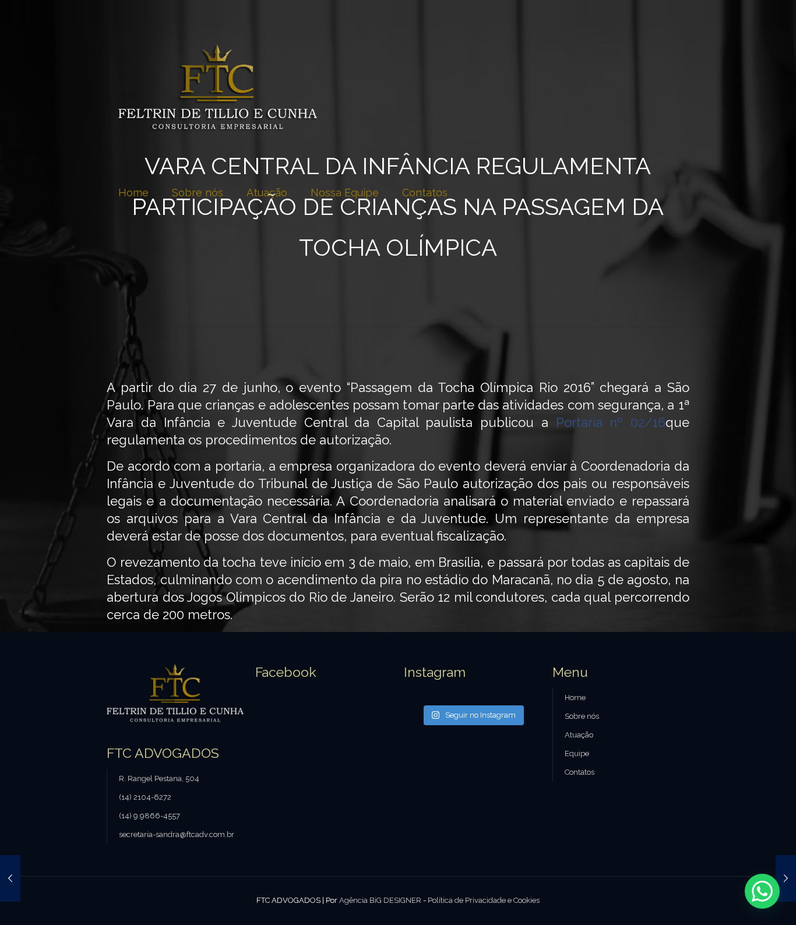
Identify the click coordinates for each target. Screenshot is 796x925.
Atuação (579, 734)
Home (575, 697)
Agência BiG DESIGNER (380, 900)
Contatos (579, 772)
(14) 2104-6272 (145, 797)
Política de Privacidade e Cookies (484, 900)
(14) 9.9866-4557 (149, 815)
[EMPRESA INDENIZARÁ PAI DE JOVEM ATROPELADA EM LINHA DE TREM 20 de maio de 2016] (10, 878)
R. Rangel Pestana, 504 (159, 778)
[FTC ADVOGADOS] (217, 88)
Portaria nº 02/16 (610, 422)
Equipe (577, 753)
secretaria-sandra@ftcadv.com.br (176, 834)
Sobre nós (582, 716)
